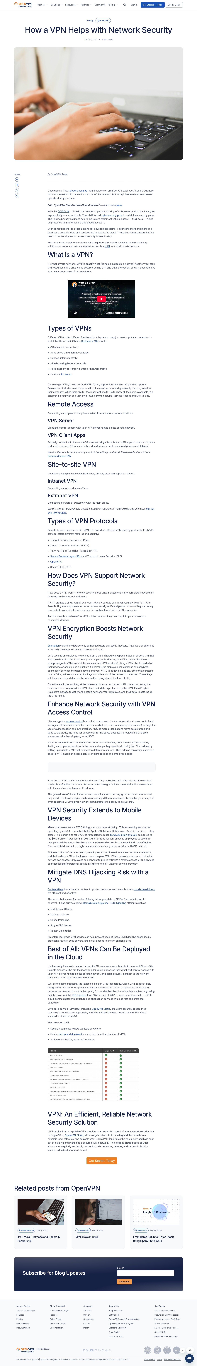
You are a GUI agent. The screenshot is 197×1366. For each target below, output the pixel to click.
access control (74, 721)
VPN (107, 246)
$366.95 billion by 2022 (123, 834)
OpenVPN (55, 561)
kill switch (66, 374)
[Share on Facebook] (17, 185)
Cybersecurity (103, 20)
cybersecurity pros (111, 215)
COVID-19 (63, 211)
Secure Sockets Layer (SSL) (66, 556)
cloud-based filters (144, 889)
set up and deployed (70, 1034)
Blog (91, 20)
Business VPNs (89, 341)
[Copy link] (17, 196)
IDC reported (79, 995)
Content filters (55, 889)
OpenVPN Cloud (101, 1008)
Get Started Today (102, 1160)
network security (78, 190)
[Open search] (124, 4)
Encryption (54, 645)
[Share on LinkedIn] (17, 179)
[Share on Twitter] (17, 190)
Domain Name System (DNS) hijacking (104, 903)
